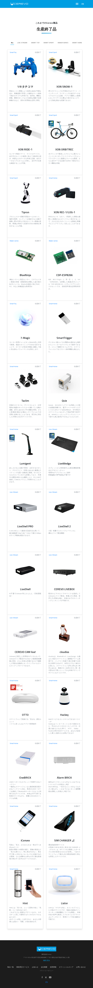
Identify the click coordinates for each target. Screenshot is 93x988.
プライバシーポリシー (46, 971)
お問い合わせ (81, 967)
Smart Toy (35, 42)
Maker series (63, 42)
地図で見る (46, 960)
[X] (46, 977)
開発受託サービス (22, 967)
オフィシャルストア (66, 967)
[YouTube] (50, 977)
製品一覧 (10, 967)
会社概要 (44, 967)
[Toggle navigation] (77, 4)
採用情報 (53, 967)
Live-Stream (22, 42)
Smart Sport (48, 42)
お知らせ (35, 967)
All (12, 42)
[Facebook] (42, 977)
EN (83, 4)
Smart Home (77, 42)
